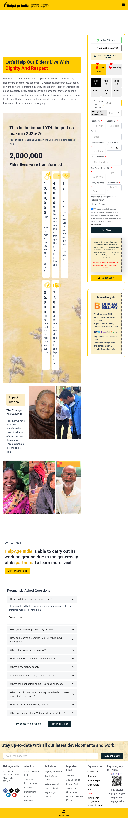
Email (93, 131)
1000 (106, 92)
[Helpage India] (26, 5)
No (103, 204)
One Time (100, 69)
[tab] (106, 40)
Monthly (117, 67)
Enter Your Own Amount (98, 104)
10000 (106, 82)
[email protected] (96, 224)
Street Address (97, 156)
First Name (96, 121)
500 (96, 90)
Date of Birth (112, 142)
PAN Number (113, 182)
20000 (117, 82)
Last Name (112, 121)
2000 (117, 92)
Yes (95, 204)
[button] (28, 724)
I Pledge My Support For (97, 113)
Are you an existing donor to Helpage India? (103, 198)
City (109, 168)
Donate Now (15, 617)
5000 (96, 82)
